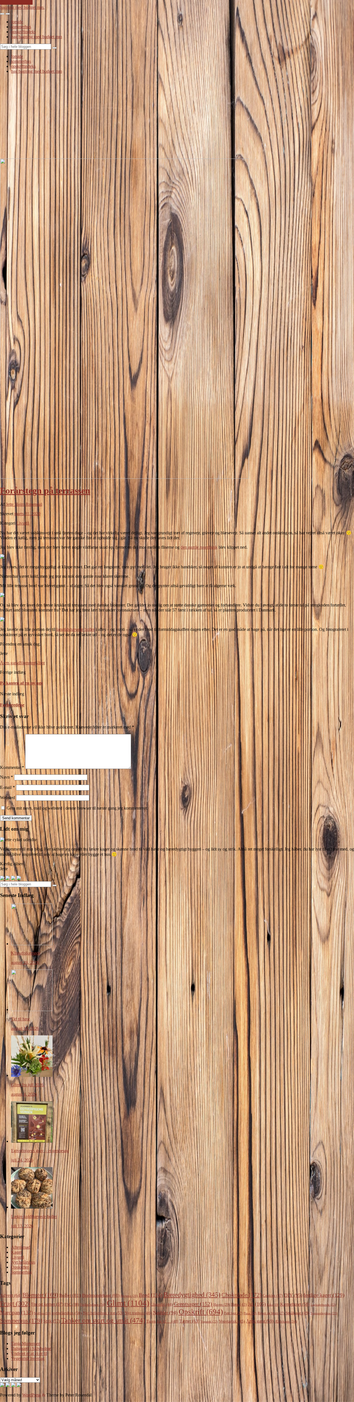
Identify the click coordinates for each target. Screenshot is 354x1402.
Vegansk (209, 1321)
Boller (70, 1295)
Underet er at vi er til (29, 1353)
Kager (16, 1252)
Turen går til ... (162, 1321)
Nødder (165, 1312)
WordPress (31, 1395)
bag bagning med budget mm (36, 36)
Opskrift (201, 1312)
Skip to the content (16, 2)
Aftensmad (20, 1247)
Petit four (233, 1313)
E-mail (7, 787)
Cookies (273, 1296)
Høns (239, 1304)
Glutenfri (161, 1304)
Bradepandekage (100, 1295)
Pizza (250, 1313)
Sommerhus (21, 1272)
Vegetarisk (232, 1321)
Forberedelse (12, 705)
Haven (221, 1305)
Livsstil (22, 523)
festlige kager (323, 1295)
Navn (6, 777)
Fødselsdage (93, 1304)
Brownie (129, 1295)
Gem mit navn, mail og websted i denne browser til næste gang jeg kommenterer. (77, 808)
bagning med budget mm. (22, 7)
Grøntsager (193, 1304)
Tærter (189, 1321)
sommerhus (21, 26)
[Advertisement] (177, 117)
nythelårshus (67, 1313)
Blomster (27, 662)
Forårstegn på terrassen (45, 491)
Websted (7, 797)
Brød (150, 1295)
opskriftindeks (23, 31)
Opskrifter (20, 1267)
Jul (257, 1304)
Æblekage (286, 1321)
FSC (71, 1304)
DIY (293, 1295)
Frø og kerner (47, 1304)
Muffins (42, 1313)
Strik (51, 1321)
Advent (10, 1295)
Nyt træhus (138, 1313)
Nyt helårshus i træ (103, 1312)
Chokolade (242, 1295)
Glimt (40, 662)
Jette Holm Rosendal (24, 504)
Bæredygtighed (191, 1294)
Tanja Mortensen (25, 1343)
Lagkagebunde (323, 1304)
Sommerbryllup (324, 1313)
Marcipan (16, 1312)
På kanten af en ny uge (21, 683)
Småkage (297, 1313)
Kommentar (12, 767)
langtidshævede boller (75, 629)
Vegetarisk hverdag (28, 1358)
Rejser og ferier (271, 1313)
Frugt (15, 1303)
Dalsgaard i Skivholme (31, 1348)
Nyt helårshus (23, 1262)
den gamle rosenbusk (199, 547)
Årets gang (9, 662)
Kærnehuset (294, 1304)
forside (17, 21)
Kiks (273, 1304)
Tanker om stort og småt (103, 1320)
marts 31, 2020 (27, 513)
